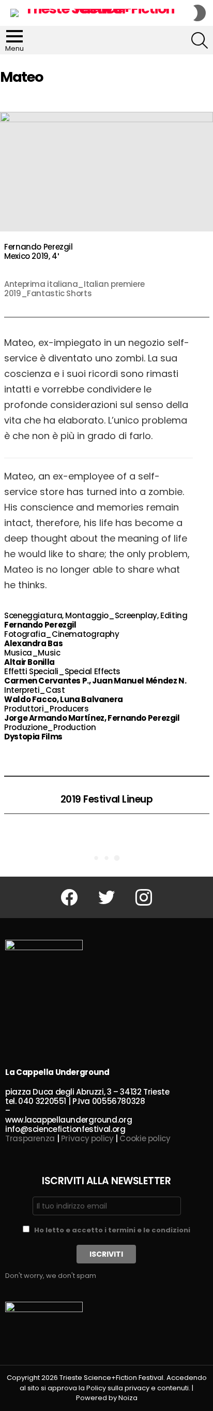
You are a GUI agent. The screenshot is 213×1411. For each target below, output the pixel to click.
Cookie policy (144, 1138)
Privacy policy (87, 1138)
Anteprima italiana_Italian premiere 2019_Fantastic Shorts (74, 289)
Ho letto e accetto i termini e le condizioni (112, 1230)
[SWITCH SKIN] (199, 13)
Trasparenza (30, 1138)
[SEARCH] (199, 40)
